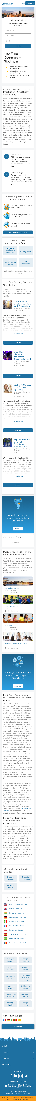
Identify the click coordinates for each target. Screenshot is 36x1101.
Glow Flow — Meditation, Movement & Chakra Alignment (22, 355)
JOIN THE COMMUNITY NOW (18, 232)
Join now (18, 46)
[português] (15, 1020)
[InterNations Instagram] (20, 1076)
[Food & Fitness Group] (18, 604)
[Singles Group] (18, 622)
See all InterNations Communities (18, 1099)
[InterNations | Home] (7, 3)
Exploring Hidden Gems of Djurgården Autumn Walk (22, 443)
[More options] (22, 542)
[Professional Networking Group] (18, 641)
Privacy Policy (26, 1093)
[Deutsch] (8, 1020)
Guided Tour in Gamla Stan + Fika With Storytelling (22, 304)
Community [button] (6, 1065)
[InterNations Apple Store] (11, 1086)
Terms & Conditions (16, 1093)
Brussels (6, 811)
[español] (19, 1020)
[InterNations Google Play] (25, 1086)
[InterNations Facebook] (11, 1076)
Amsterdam (26, 808)
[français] (4, 1020)
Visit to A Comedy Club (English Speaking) (22, 387)
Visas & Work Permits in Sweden (25, 977)
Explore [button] (5, 1052)
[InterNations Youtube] (25, 1076)
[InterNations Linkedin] (16, 1076)
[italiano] (12, 1020)
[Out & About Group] (18, 585)
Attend (18, 343)
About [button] (4, 1046)
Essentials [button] (6, 1059)
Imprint (8, 1093)
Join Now (30, 3)
